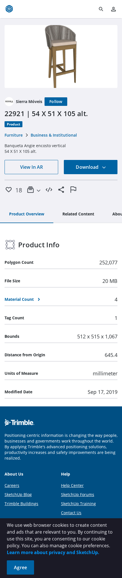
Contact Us (71, 512)
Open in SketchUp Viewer (61, 57)
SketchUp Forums (77, 494)
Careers (12, 485)
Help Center (72, 485)
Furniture (14, 135)
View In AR (31, 167)
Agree (20, 567)
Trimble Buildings (21, 503)
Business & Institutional (54, 135)
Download (88, 167)
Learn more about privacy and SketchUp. (53, 552)
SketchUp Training (78, 503)
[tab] (26, 214)
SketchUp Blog (18, 494)
